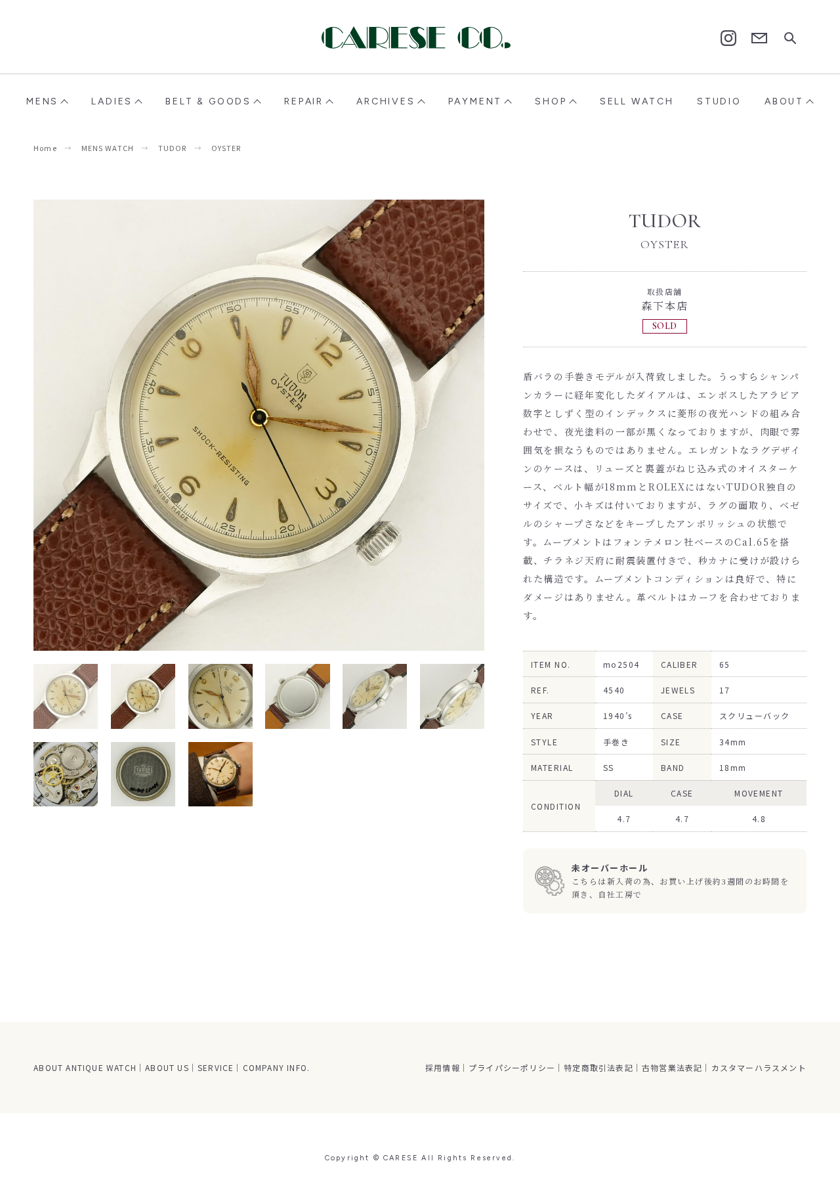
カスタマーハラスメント (759, 1067)
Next (371, 425)
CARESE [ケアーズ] (420, 37)
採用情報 (442, 1067)
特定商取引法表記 (598, 1067)
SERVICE (216, 1067)
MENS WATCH (107, 147)
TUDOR (172, 147)
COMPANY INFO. (276, 1067)
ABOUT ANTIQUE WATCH (84, 1067)
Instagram (728, 38)
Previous (146, 425)
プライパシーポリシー (512, 1067)
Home (44, 147)
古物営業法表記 (672, 1067)
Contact (759, 38)
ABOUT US (167, 1067)
